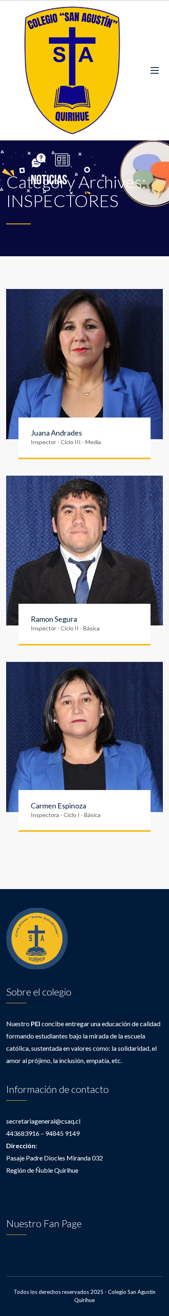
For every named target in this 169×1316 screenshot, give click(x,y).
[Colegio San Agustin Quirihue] (72, 70)
